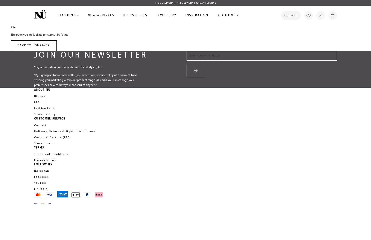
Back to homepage (34, 45)
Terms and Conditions (51, 154)
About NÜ (227, 16)
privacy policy (105, 75)
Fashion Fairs (44, 108)
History (39, 96)
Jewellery (166, 16)
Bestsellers (135, 16)
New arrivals (101, 16)
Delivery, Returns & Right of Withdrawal (65, 131)
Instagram (42, 171)
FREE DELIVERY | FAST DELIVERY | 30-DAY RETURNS (185, 3)
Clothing (68, 16)
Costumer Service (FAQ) (52, 137)
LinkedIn (41, 189)
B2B (36, 102)
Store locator (44, 143)
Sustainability (45, 114)
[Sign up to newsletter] (196, 71)
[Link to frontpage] (40, 15)
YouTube (40, 183)
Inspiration (197, 15)
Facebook (41, 177)
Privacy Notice (45, 160)
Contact (40, 125)
